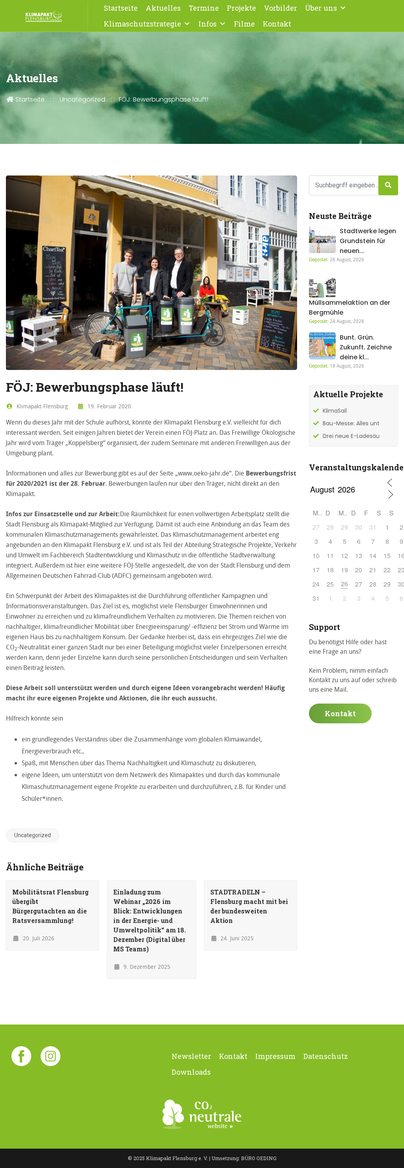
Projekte (241, 8)
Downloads (191, 1072)
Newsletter (191, 1056)
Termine (204, 8)
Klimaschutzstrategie (142, 23)
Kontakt (277, 23)
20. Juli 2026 (37, 938)
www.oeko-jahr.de (203, 473)
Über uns (321, 8)
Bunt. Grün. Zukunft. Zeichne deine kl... (366, 347)
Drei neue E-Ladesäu (351, 436)
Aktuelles (163, 8)
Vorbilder (280, 8)
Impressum (275, 1056)
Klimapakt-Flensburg (41, 406)
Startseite (121, 8)
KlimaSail (335, 411)
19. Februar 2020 (108, 406)
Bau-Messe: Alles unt (351, 423)
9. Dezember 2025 (146, 966)
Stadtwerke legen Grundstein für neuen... (368, 240)
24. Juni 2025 (236, 938)
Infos (207, 23)
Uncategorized (82, 99)
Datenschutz (325, 1056)
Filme (244, 23)
